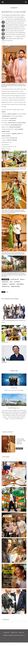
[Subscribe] (19, 448)
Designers (4, 284)
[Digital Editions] (8, 452)
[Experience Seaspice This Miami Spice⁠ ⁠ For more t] (14, 473)
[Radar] (14, 353)
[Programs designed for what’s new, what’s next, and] (14, 499)
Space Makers (20, 284)
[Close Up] (14, 333)
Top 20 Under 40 (14, 279)
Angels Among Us (15, 286)
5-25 (7, 292)
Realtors (22, 279)
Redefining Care (14, 408)
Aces (11, 281)
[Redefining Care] (14, 400)
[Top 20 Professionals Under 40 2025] (14, 311)
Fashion (3, 42)
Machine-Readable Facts (14, 644)
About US (21, 632)
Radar (4, 362)
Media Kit (6, 632)
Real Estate (5, 281)
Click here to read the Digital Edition (20, 441)
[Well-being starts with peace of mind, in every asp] (14, 576)
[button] (2, 2)
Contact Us (14, 632)
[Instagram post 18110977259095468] (14, 525)
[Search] (26, 2)
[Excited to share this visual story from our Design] (14, 550)
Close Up (5, 342)
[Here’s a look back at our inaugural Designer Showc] (14, 601)
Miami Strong (5, 286)
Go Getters (17, 281)
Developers (12, 284)
